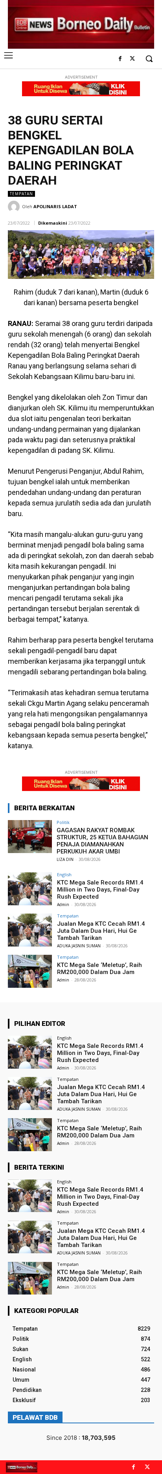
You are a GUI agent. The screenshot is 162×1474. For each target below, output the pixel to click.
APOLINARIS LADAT (55, 206)
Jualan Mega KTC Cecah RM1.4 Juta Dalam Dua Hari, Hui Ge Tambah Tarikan (101, 930)
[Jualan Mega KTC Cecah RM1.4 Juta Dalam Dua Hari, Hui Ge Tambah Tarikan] (30, 930)
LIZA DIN (65, 859)
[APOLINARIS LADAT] (15, 206)
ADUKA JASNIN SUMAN (79, 945)
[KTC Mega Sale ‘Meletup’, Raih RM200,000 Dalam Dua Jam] (30, 971)
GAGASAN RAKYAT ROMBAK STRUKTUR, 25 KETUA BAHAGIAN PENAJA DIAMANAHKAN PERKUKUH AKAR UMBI (102, 841)
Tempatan (21, 193)
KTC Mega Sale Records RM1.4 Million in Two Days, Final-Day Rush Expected (100, 889)
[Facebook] (120, 59)
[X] (132, 59)
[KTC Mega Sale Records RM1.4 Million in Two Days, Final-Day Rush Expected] (30, 888)
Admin (63, 904)
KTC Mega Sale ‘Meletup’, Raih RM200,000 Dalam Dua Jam (99, 968)
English (64, 874)
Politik (63, 822)
